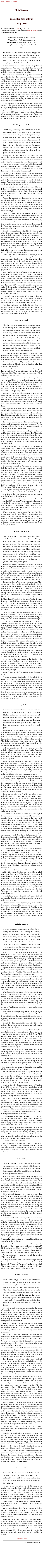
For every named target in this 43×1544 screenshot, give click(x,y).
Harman (15, 2)
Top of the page (21, 1538)
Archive (8, 2)
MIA (2, 2)
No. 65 (17, 29)
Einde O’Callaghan (32, 30)
